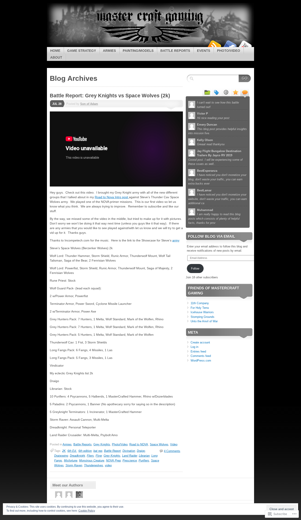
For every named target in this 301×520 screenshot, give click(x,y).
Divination (129, 450)
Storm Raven (73, 465)
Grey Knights (101, 444)
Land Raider (129, 455)
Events (203, 51)
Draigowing (61, 455)
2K (64, 450)
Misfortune (70, 460)
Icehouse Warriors (202, 312)
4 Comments (172, 451)
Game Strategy (81, 51)
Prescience (130, 460)
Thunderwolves (93, 465)
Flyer (99, 455)
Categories (206, 92)
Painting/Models (138, 51)
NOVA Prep (113, 460)
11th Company (200, 303)
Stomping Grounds (202, 316)
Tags (216, 92)
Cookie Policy (86, 510)
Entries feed (198, 351)
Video (173, 444)
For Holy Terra (200, 307)
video (108, 465)
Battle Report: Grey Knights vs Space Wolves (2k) (110, 95)
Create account (200, 342)
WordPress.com (201, 360)
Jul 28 (56, 104)
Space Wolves (159, 444)
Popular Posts (235, 92)
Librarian (144, 455)
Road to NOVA (138, 444)
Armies (109, 51)
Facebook (229, 45)
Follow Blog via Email (211, 236)
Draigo (141, 450)
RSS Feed (214, 45)
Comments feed (201, 356)
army (175, 240)
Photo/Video (228, 51)
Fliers (90, 455)
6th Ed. (72, 450)
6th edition (85, 450)
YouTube (245, 45)
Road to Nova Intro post (112, 197)
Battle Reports (175, 51)
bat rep (97, 450)
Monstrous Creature (91, 460)
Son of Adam (89, 104)
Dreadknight (77, 455)
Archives (225, 92)
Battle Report (112, 450)
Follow (195, 268)
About (56, 57)
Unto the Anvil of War (204, 321)
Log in (194, 347)
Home (55, 51)
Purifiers (144, 460)
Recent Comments (244, 92)
